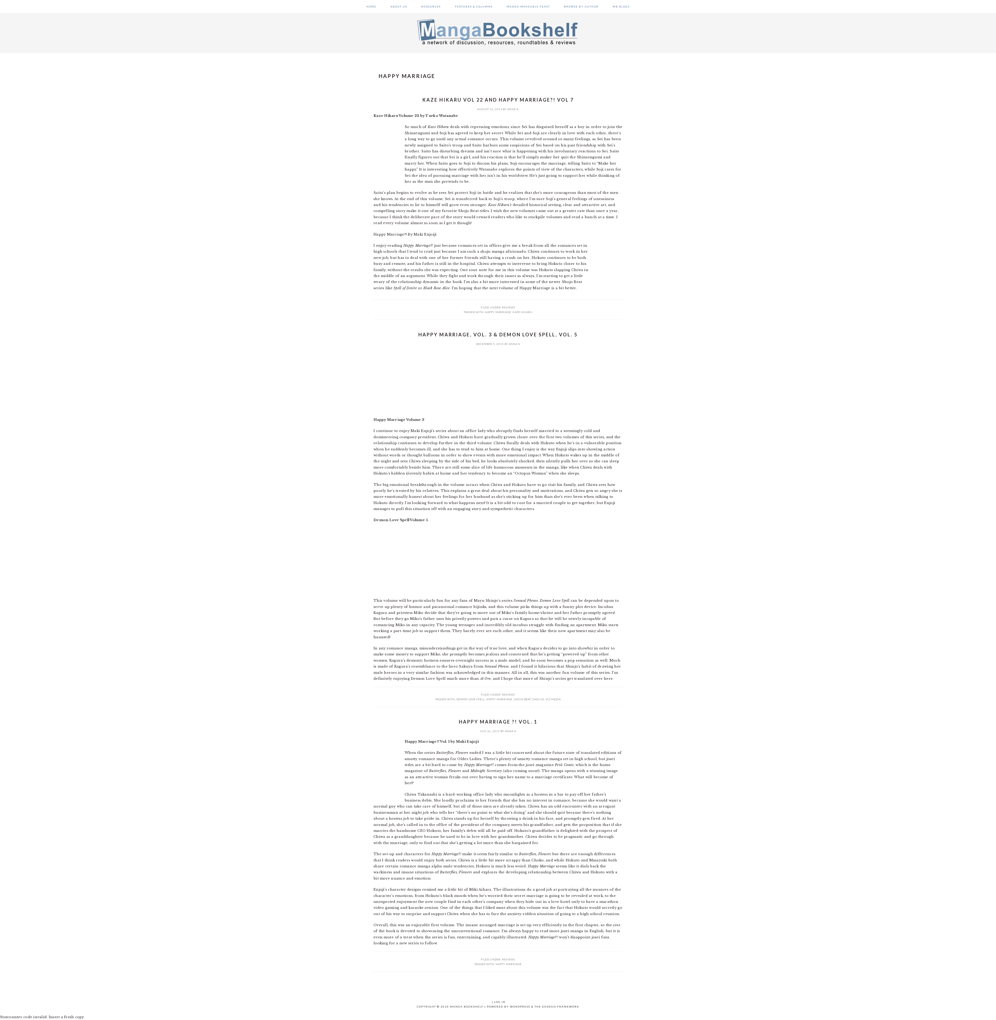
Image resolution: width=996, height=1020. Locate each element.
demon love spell (471, 699)
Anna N (513, 109)
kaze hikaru (522, 312)
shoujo (538, 699)
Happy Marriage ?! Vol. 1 (498, 722)
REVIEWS (508, 307)
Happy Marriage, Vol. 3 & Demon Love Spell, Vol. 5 (498, 334)
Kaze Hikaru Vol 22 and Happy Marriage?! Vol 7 (498, 100)
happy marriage (498, 312)
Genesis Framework (560, 1006)
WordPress (520, 1006)
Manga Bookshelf (498, 31)
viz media (553, 699)
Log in (500, 1001)
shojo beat (522, 699)
